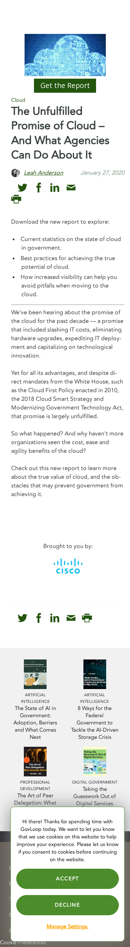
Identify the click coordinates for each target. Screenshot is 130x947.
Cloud (18, 100)
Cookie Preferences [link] (23, 942)
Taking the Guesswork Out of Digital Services (94, 796)
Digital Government (94, 782)
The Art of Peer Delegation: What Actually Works (35, 803)
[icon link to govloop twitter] (22, 188)
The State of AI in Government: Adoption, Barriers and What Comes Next (35, 723)
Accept (67, 878)
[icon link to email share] (71, 188)
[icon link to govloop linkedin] (55, 188)
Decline (67, 905)
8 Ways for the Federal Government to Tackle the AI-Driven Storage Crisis (94, 723)
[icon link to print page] (16, 199)
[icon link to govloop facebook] (39, 188)
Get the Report (65, 85)
